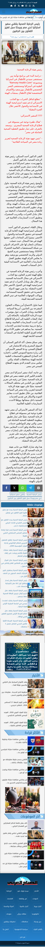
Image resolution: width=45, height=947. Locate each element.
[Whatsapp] (30, 6)
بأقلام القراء (38, 929)
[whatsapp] (22, 488)
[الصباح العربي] (33, 11)
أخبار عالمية (24, 906)
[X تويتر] (19, 6)
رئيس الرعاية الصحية (34, 494)
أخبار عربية (37, 906)
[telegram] (31, 488)
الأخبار (30, 17)
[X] (14, 488)
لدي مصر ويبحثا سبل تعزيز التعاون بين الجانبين (25, 498)
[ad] (22, 671)
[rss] (33, 6)
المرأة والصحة (9, 906)
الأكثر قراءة (32, 733)
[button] (2, 657)
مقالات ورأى (21, 914)
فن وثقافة (23, 898)
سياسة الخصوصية (21, 929)
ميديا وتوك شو (23, 891)
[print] (38, 488)
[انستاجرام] (26, 6)
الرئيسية (38, 17)
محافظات (24, 921)
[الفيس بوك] (15, 6)
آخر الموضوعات (30, 816)
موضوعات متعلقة (34, 505)
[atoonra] (22, 633)
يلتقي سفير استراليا (17, 494)
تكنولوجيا (35, 914)
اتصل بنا (6, 929)
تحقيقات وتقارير (9, 921)
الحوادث (35, 898)
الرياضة (9, 891)
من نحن (22, 937)
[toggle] (4, 11)
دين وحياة (37, 921)
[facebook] (6, 488)
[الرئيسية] (11, 6)
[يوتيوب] (22, 6)
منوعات (8, 914)
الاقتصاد (10, 898)
